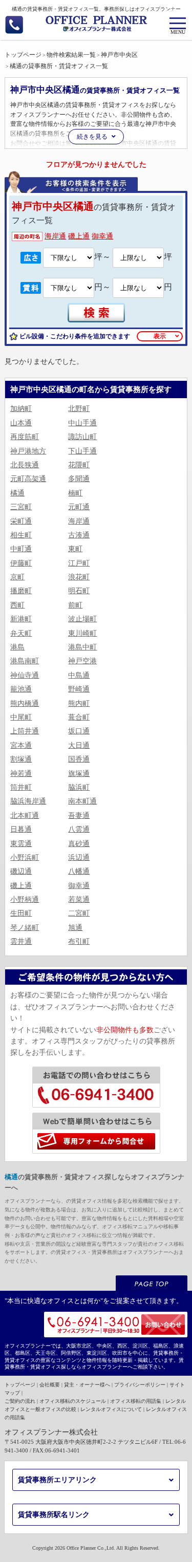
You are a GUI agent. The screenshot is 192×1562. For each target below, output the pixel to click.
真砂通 (79, 844)
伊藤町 (21, 563)
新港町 (21, 619)
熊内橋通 (24, 703)
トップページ (20, 1384)
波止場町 (82, 619)
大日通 (79, 745)
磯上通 (79, 236)
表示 (160, 336)
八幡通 (79, 871)
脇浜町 (79, 787)
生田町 (21, 913)
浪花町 (79, 577)
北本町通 (24, 815)
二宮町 (79, 913)
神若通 (21, 773)
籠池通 (21, 689)
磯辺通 (21, 871)
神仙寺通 (24, 675)
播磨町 (21, 591)
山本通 (21, 423)
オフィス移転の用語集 (135, 1401)
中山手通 (82, 423)
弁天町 (21, 633)
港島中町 (82, 647)
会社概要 (49, 1384)
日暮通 (21, 829)
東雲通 (21, 844)
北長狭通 (24, 465)
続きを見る (92, 136)
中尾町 (21, 717)
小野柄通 (24, 899)
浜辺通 (79, 857)
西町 (17, 605)
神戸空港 (82, 661)
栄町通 (21, 521)
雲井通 (21, 941)
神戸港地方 (28, 451)
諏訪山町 (82, 437)
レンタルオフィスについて (111, 1409)
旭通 (75, 927)
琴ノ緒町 (24, 927)
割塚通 (21, 759)
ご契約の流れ (20, 1401)
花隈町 (79, 465)
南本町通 (82, 801)
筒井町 (21, 787)
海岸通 (55, 236)
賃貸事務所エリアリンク (57, 1480)
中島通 (79, 675)
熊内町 (79, 703)
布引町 (79, 941)
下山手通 (82, 451)
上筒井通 (24, 731)
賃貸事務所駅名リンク (54, 1514)
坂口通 (79, 731)
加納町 (21, 409)
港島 (17, 647)
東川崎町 (82, 633)
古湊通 (79, 535)
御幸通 (102, 236)
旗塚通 (79, 773)
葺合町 (79, 717)
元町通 (79, 507)
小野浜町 (24, 857)
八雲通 (79, 829)
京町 (17, 577)
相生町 (21, 535)
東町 (75, 549)
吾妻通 (79, 815)
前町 (75, 605)
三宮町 (21, 507)
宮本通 (21, 745)
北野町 (79, 409)
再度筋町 (24, 437)
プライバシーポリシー (139, 1384)
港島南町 (24, 661)
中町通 (21, 549)
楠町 (75, 493)
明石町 (79, 591)
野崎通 (79, 689)
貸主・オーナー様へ (87, 1384)
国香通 (79, 759)
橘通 (17, 493)
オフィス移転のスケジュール (72, 1401)
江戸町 (79, 563)
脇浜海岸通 (28, 801)
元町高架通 (28, 479)
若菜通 (79, 899)
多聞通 (79, 479)
